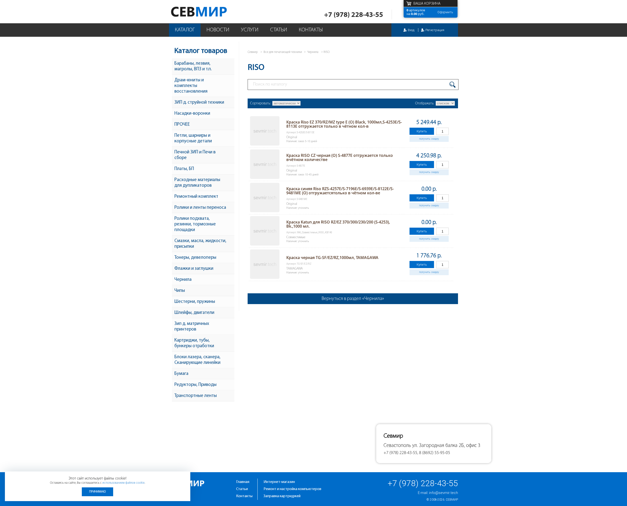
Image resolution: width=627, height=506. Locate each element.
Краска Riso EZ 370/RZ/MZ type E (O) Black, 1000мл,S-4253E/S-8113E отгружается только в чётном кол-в (344, 124)
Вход (411, 30)
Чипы (179, 290)
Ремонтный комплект (196, 196)
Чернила (183, 279)
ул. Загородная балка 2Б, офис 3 (446, 445)
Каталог (185, 30)
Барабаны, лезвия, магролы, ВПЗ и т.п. (193, 66)
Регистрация (434, 30)
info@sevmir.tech (443, 493)
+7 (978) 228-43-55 (353, 15)
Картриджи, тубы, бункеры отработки (194, 343)
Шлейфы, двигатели (194, 312)
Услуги (249, 30)
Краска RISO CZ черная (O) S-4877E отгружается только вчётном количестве (339, 157)
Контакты (311, 30)
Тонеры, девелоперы (195, 257)
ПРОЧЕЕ (182, 124)
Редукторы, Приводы (195, 385)
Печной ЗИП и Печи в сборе (195, 155)
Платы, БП (184, 169)
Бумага (181, 373)
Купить (422, 131)
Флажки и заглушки (193, 268)
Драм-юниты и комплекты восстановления (190, 86)
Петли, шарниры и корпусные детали (193, 138)
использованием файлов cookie (123, 482)
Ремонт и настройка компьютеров (292, 489)
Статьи (278, 30)
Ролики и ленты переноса (200, 207)
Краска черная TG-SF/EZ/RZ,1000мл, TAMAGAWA (332, 257)
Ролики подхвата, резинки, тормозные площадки (195, 224)
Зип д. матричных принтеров (191, 326)
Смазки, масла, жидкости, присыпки (200, 244)
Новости (217, 30)
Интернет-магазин (279, 482)
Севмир (452, 499)
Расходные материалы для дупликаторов (197, 183)
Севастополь (397, 445)
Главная (242, 482)
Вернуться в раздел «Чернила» (353, 298)
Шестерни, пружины (194, 301)
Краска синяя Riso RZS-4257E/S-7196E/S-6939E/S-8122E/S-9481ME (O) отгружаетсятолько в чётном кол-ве (340, 191)
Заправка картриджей (282, 496)
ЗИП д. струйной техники (199, 102)
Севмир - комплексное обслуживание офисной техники (209, 12)
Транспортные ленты (195, 396)
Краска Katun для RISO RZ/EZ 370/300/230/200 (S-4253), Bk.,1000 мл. (338, 224)
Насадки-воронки (192, 113)
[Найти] (452, 85)
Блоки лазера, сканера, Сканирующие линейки (197, 360)
